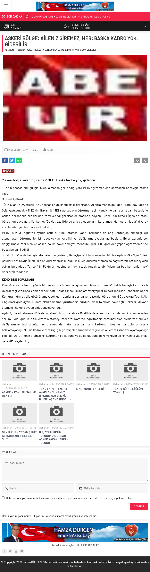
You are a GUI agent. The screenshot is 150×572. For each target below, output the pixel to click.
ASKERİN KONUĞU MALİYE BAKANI (19, 393)
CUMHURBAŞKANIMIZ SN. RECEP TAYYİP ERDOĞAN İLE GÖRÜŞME (71, 16)
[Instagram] (16, 551)
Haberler (20, 49)
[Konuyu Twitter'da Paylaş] (12, 160)
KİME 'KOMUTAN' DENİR (90, 388)
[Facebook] (4, 551)
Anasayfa (9, 49)
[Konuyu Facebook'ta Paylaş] (5, 160)
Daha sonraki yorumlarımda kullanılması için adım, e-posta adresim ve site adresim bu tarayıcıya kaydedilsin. (69, 498)
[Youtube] (22, 551)
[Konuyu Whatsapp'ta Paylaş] (19, 160)
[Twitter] (10, 551)
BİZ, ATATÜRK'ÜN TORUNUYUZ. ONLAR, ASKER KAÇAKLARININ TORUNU (54, 437)
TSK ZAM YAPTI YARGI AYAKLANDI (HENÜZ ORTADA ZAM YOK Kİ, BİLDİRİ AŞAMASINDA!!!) (55, 394)
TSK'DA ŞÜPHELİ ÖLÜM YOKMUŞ (128, 390)
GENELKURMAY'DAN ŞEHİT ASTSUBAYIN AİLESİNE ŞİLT (19, 435)
